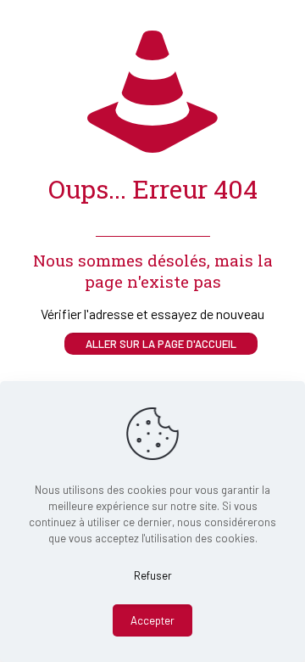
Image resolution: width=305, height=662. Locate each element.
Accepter (152, 620)
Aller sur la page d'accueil (161, 344)
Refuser (153, 575)
